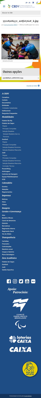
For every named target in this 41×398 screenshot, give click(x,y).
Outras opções (12, 71)
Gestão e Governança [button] (11, 212)
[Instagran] (15, 281)
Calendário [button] (7, 183)
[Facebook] (8, 281)
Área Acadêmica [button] (9, 258)
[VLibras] (37, 3)
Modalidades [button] (8, 117)
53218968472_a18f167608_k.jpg (13, 78)
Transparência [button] (8, 238)
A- (30, 3)
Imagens (6, 208)
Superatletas (28, 396)
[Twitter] (21, 281)
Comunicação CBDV (10, 25)
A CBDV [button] (5, 94)
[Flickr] (33, 281)
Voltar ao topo (32, 86)
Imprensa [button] (6, 196)
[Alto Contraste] (33, 3)
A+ (27, 3)
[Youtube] (27, 281)
